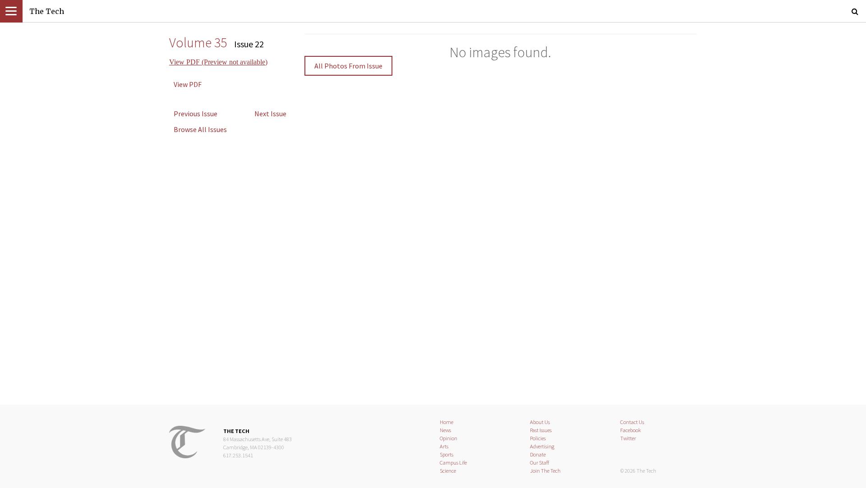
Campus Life (453, 462)
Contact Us (632, 422)
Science (448, 470)
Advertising (542, 446)
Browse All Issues (200, 129)
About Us (540, 422)
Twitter (628, 438)
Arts (444, 446)
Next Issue (270, 113)
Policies (538, 438)
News (445, 430)
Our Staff (539, 462)
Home (446, 422)
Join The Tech (545, 470)
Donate (538, 454)
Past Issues (541, 430)
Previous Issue (195, 113)
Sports (446, 454)
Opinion (448, 438)
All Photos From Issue (348, 65)
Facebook (630, 430)
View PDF (188, 84)
